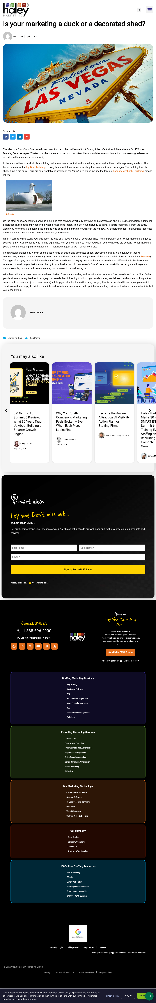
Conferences (21, 398)
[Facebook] (14, 646)
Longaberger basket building (128, 171)
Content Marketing (68, 398)
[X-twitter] (30, 646)
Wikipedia (10, 214)
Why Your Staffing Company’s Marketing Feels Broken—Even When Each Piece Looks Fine (71, 421)
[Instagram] (46, 646)
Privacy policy (112, 995)
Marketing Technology (112, 398)
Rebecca (145, 256)
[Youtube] (38, 646)
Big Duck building (35, 167)
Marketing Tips (15, 338)
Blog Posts (35, 338)
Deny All (128, 995)
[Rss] (54, 646)
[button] (139, 10)
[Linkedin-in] (22, 646)
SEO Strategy (107, 400)
